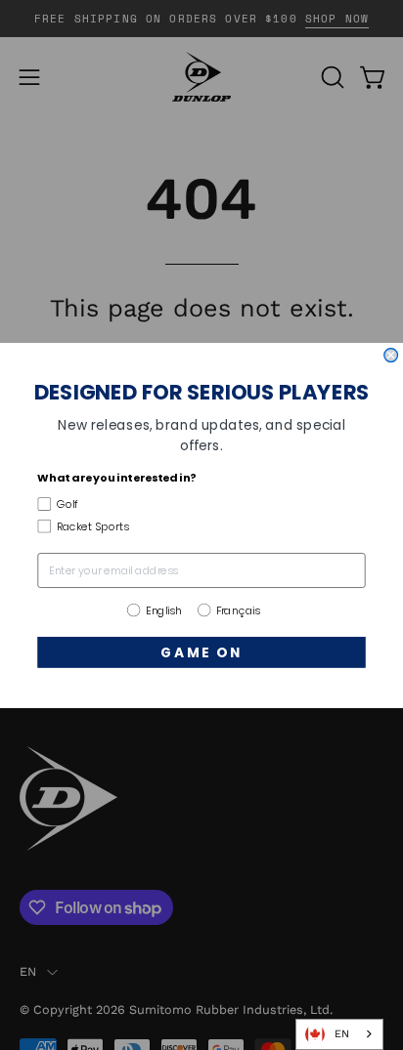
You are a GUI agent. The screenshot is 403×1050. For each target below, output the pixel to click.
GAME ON (201, 652)
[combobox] (339, 1034)
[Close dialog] (391, 354)
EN (342, 1034)
